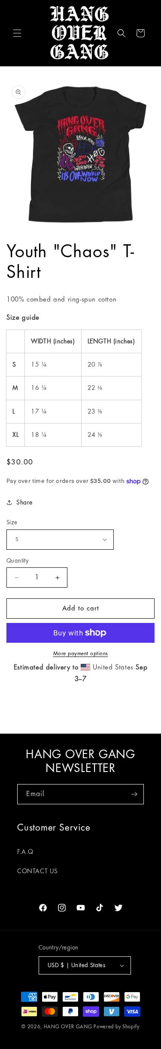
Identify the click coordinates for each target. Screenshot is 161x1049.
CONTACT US (37, 871)
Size (12, 522)
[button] (17, 33)
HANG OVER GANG (68, 1026)
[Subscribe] (134, 794)
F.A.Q (25, 852)
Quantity (17, 560)
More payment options (80, 653)
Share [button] (24, 502)
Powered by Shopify (117, 1026)
